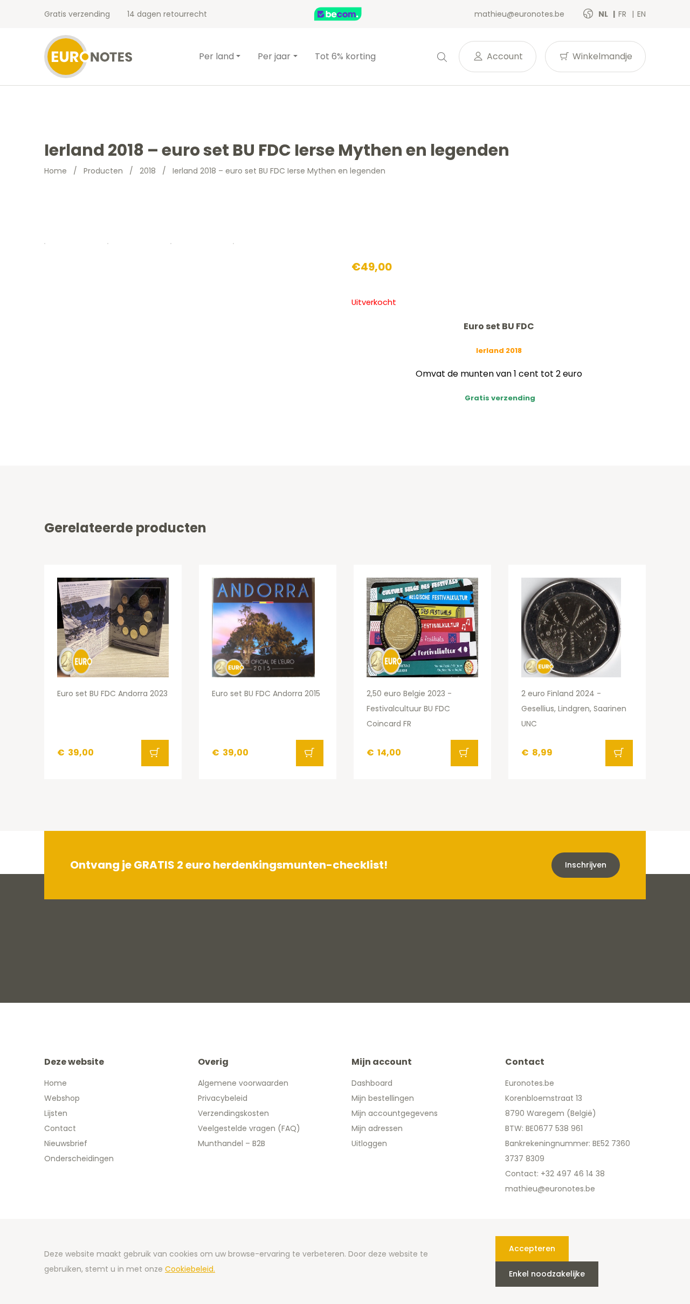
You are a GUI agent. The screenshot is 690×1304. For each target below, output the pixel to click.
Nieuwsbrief (65, 1143)
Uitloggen (369, 1143)
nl (604, 14)
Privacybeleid (222, 1098)
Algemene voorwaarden (243, 1083)
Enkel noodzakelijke (547, 1273)
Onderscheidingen (79, 1158)
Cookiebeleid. (190, 1269)
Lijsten (55, 1113)
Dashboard (371, 1083)
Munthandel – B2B (231, 1143)
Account (504, 56)
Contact (60, 1128)
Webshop (62, 1098)
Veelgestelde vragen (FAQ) (249, 1128)
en (641, 14)
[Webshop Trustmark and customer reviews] (349, 14)
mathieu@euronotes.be (519, 14)
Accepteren (532, 1248)
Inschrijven (585, 864)
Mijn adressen (377, 1128)
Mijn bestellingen (382, 1098)
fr (623, 14)
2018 (148, 170)
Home (55, 170)
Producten (103, 170)
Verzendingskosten (233, 1113)
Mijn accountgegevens (394, 1113)
